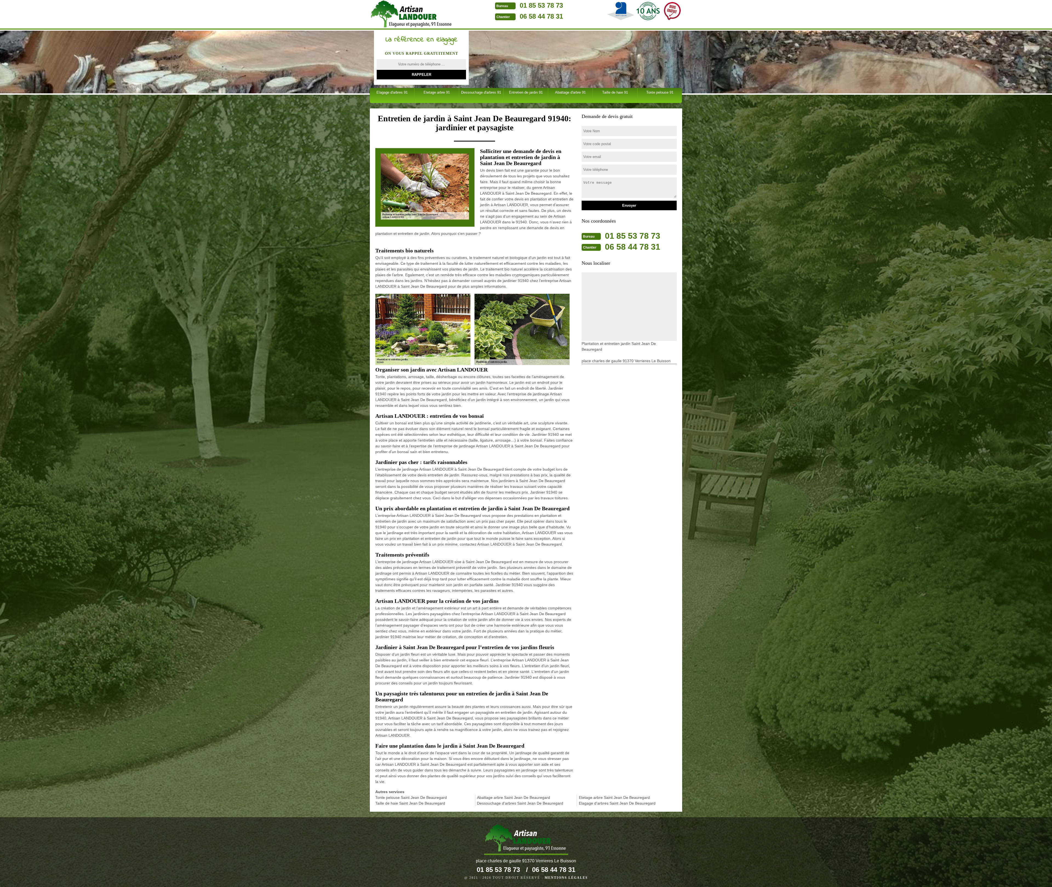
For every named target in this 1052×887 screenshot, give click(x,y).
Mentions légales (566, 878)
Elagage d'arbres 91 (392, 92)
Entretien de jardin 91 (526, 92)
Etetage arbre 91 (437, 92)
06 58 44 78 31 (541, 16)
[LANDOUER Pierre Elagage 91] (412, 15)
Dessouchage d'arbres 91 (481, 92)
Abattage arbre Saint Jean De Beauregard (513, 797)
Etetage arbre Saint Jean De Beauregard (614, 797)
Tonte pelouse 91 (659, 92)
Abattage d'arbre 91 (570, 92)
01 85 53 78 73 (541, 5)
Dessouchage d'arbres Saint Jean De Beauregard (520, 803)
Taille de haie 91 (615, 92)
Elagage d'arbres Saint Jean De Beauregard (617, 803)
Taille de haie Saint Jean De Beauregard (410, 803)
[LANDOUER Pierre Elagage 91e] (526, 839)
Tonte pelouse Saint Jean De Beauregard (411, 797)
